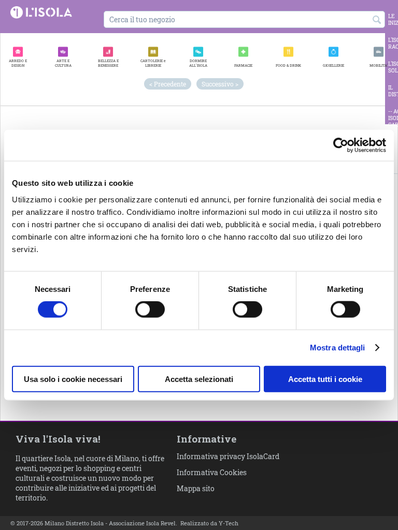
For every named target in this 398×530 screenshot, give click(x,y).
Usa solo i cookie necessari (73, 378)
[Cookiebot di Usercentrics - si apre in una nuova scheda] (340, 145)
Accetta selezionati (199, 378)
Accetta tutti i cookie (325, 378)
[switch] (150, 309)
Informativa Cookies (212, 472)
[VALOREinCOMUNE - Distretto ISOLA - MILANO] (41, 12)
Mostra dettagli (337, 347)
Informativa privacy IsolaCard (228, 456)
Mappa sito (196, 488)
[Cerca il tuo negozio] (377, 20)
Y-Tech (228, 523)
